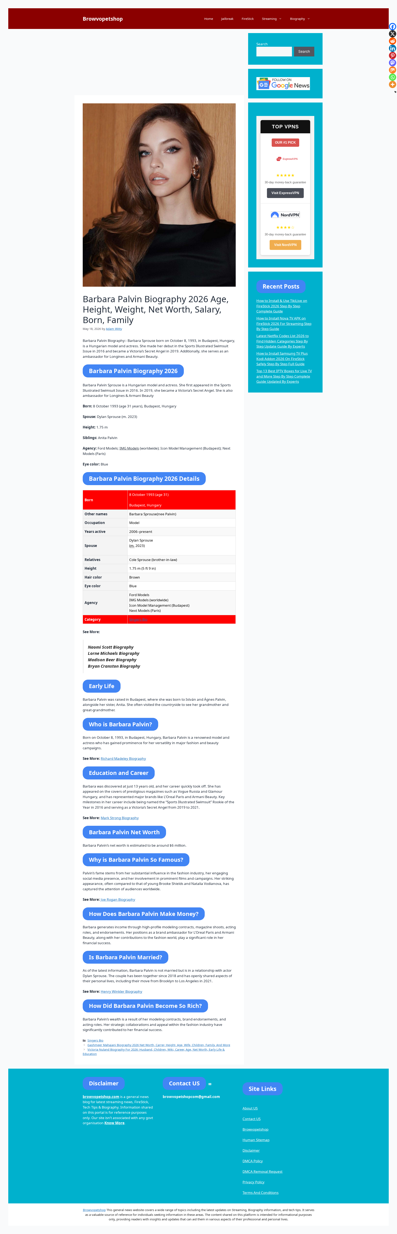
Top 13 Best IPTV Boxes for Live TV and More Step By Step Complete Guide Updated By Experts (284, 376)
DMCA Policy (253, 1161)
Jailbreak (227, 19)
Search (262, 44)
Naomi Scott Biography (111, 647)
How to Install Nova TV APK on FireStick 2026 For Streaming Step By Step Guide (283, 323)
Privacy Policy (253, 1182)
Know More (114, 1123)
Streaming (269, 19)
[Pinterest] (392, 55)
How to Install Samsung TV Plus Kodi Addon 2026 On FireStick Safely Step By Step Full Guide (282, 358)
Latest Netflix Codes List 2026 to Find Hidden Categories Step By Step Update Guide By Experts (282, 341)
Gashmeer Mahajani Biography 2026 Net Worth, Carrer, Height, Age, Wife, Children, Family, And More (158, 1045)
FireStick (248, 19)
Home (208, 19)
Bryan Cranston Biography (114, 666)
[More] (392, 84)
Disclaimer (251, 1150)
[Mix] (392, 70)
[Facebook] (392, 26)
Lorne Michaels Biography (113, 653)
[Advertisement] (159, 62)
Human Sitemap (256, 1139)
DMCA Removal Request (262, 1171)
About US (250, 1108)
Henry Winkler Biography (121, 991)
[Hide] (395, 92)
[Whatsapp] (392, 77)
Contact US (252, 1118)
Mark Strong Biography (120, 817)
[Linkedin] (392, 48)
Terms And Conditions (261, 1192)
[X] (392, 33)
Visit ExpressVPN (285, 193)
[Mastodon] (392, 62)
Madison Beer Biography (112, 659)
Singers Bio (138, 619)
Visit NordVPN (285, 245)
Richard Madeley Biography (123, 758)
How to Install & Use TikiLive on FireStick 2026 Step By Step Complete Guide (281, 306)
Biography (297, 19)
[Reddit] (392, 41)
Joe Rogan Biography (118, 899)
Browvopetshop (103, 18)
